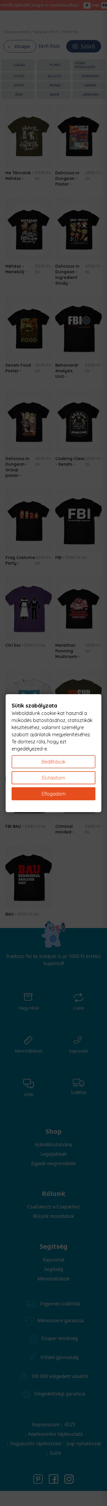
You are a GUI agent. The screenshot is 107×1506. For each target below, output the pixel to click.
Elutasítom (53, 778)
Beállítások (53, 762)
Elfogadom (54, 794)
